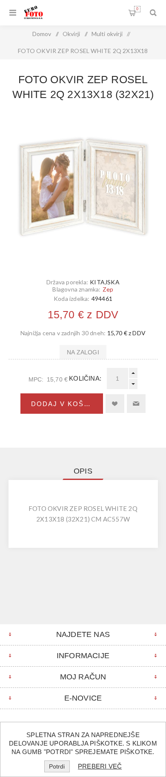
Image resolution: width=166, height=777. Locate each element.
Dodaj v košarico (67, 403)
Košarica (137, 9)
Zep (108, 289)
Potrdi (57, 766)
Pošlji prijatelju (136, 403)
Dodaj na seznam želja (115, 403)
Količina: (85, 378)
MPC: (36, 379)
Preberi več (100, 766)
